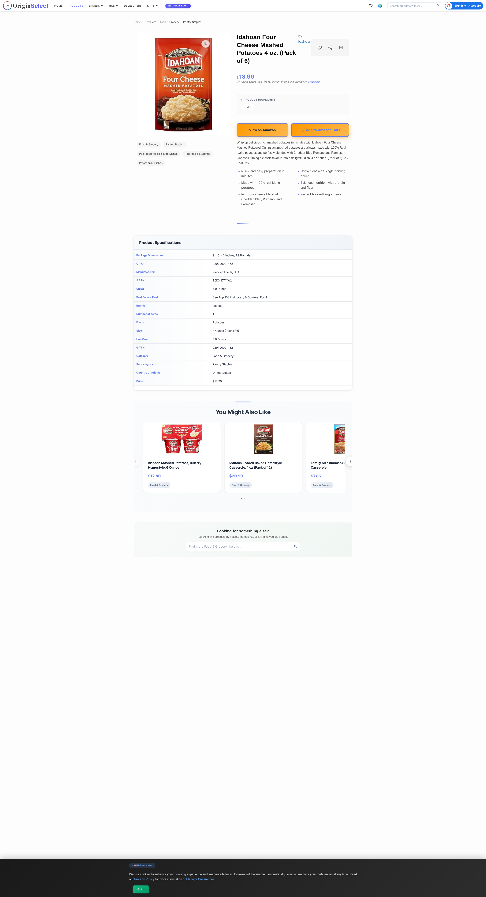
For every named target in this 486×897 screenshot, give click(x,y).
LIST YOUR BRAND (178, 5)
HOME (58, 5)
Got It (140, 889)
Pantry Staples (192, 22)
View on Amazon (262, 130)
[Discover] (438, 6)
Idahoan (304, 41)
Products (150, 22)
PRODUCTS (75, 5)
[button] (380, 5)
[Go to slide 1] (241, 498)
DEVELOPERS (133, 5)
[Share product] (330, 47)
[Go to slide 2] (244, 498)
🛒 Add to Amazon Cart (320, 130)
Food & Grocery (169, 22)
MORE (152, 5)
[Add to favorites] (319, 47)
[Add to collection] (341, 47)
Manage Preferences (200, 879)
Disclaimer (314, 81)
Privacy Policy (144, 879)
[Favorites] (370, 5)
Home (137, 22)
